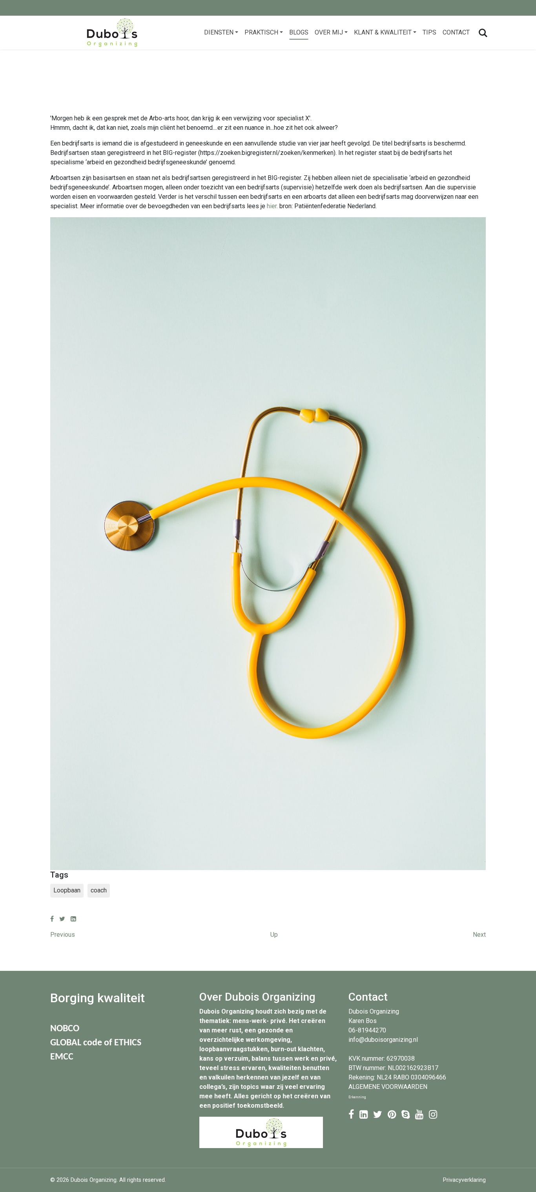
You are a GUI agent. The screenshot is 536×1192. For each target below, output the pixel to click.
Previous (62, 934)
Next (479, 934)
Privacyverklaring (464, 1180)
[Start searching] (482, 32)
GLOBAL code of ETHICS (95, 1043)
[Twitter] (62, 919)
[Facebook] (52, 919)
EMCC (61, 1057)
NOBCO (64, 1029)
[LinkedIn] (73, 919)
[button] (221, 32)
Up (274, 934)
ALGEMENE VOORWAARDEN (387, 1086)
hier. (272, 206)
